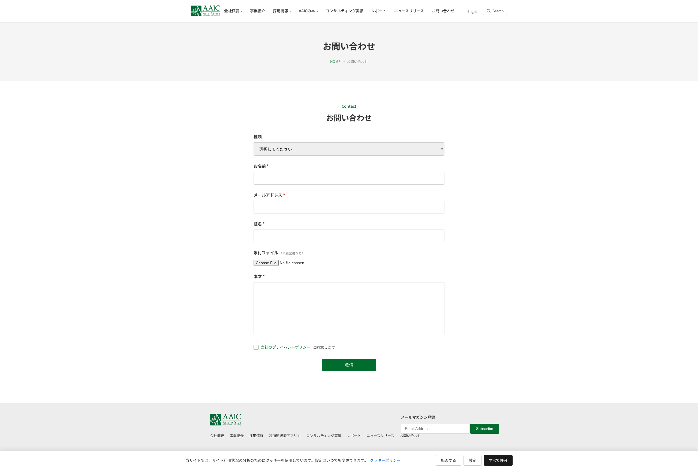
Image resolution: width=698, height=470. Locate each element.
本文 (259, 276)
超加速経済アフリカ (285, 435)
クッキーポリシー (385, 460)
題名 (259, 224)
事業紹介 (237, 435)
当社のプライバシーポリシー (285, 347)
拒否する (448, 460)
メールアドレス (269, 195)
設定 (472, 460)
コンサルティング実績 (323, 435)
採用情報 (256, 435)
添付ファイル (279, 252)
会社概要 (217, 435)
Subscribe (484, 428)
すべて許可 (498, 460)
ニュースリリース (380, 435)
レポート (354, 435)
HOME (335, 61)
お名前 (261, 166)
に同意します (298, 347)
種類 (258, 136)
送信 (349, 364)
